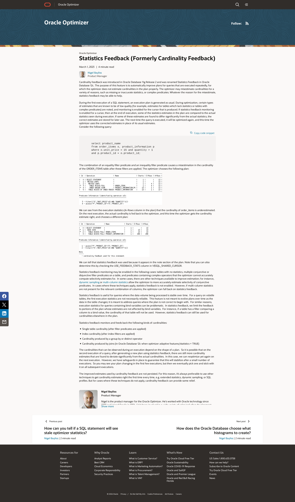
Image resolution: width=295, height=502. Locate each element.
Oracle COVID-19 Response (181, 466)
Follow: (236, 23)
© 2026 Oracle (112, 494)
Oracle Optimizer (68, 4)
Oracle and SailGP (176, 470)
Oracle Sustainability (177, 462)
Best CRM (99, 462)
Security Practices (103, 474)
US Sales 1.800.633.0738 (222, 458)
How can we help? (218, 462)
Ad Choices (169, 494)
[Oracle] (47, 5)
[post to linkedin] (4, 313)
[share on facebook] (4, 296)
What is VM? (135, 478)
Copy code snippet (204, 133)
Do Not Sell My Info (137, 494)
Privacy (123, 494)
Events (212, 474)
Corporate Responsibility (107, 470)
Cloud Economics (103, 466)
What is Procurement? (140, 470)
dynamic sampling (89, 282)
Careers (64, 462)
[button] (237, 5)
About (63, 458)
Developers (66, 466)
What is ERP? (136, 462)
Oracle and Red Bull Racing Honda (181, 479)
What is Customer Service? (143, 458)
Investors (65, 470)
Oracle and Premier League (181, 474)
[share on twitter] (4, 304)
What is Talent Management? (144, 474)
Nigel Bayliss (95, 72)
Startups (64, 478)
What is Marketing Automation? (146, 466)
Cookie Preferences (155, 494)
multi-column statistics (115, 282)
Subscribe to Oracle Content (224, 466)
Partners (64, 474)
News (212, 478)
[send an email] (4, 322)
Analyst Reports (102, 458)
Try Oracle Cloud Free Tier (180, 458)
